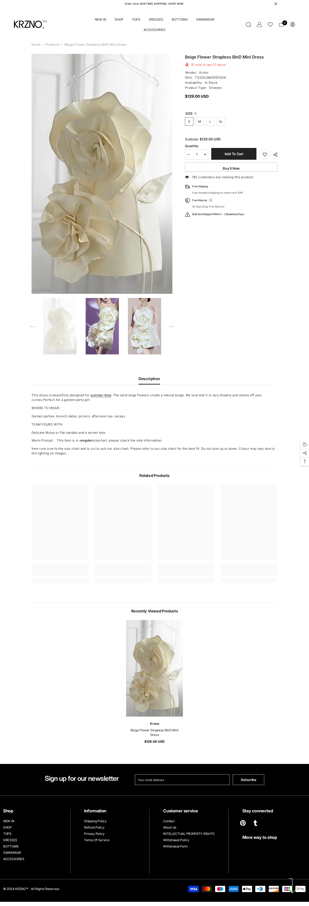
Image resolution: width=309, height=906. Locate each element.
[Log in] (259, 24)
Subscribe (248, 780)
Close (275, 4)
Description (149, 379)
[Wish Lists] (270, 24)
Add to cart (233, 154)
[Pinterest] (243, 823)
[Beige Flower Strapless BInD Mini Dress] (154, 668)
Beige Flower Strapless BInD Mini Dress (154, 732)
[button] (33, 326)
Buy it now (231, 168)
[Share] (273, 155)
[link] (60, 573)
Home (36, 45)
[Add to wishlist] (265, 154)
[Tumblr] (255, 823)
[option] (102, 174)
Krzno (204, 73)
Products (52, 45)
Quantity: (192, 146)
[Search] (248, 24)
